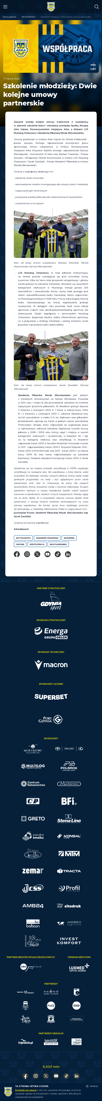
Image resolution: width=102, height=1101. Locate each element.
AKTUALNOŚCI (29, 17)
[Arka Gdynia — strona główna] (51, 6)
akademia (69, 538)
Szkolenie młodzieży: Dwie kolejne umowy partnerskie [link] (66, 17)
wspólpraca (37, 544)
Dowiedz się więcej (25, 1090)
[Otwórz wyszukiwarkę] (96, 6)
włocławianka (58, 544)
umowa (20, 544)
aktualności (23, 538)
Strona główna (9, 17)
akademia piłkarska (47, 538)
